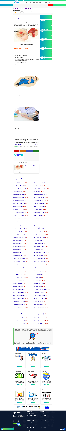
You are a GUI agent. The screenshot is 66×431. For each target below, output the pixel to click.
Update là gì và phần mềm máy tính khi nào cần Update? (20, 304)
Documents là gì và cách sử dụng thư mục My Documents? (21, 307)
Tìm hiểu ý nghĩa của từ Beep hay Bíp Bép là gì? (19, 313)
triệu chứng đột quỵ (19, 147)
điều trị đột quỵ (16, 147)
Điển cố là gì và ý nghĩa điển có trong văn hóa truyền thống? (21, 301)
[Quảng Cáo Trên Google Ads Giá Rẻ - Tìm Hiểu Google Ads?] (19, 357)
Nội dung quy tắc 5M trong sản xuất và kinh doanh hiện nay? (21, 212)
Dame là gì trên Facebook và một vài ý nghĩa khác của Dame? (21, 188)
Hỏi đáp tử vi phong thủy (44, 27)
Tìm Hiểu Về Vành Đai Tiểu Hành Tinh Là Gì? (39, 274)
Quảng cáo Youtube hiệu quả (43, 420)
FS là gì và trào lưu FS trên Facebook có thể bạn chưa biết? (21, 277)
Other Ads (40, 2)
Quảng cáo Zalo (30, 389)
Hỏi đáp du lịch (43, 22)
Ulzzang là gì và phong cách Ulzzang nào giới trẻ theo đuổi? (41, 258)
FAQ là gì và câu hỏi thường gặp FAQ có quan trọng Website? (21, 178)
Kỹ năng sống (43, 49)
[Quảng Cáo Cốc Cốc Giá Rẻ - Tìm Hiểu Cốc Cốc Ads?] (19, 394)
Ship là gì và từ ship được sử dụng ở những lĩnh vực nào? (41, 292)
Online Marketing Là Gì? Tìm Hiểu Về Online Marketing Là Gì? (41, 203)
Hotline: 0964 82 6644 (17, 0)
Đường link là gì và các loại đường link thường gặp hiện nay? (21, 292)
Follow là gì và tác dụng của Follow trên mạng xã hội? (20, 267)
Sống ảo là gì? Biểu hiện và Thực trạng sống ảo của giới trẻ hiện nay (42, 289)
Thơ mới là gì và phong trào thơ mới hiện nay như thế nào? (21, 197)
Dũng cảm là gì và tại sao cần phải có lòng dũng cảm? (40, 283)
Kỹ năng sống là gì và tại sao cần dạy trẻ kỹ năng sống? (40, 176)
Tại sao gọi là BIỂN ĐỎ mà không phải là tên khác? (20, 274)
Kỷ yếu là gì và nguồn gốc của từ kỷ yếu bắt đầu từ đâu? (20, 203)
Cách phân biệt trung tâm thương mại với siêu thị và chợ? (41, 200)
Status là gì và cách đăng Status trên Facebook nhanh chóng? (41, 264)
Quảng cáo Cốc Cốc (17, 389)
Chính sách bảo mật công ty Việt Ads (30, 422)
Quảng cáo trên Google (18, 353)
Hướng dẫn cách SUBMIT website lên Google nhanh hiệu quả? (41, 252)
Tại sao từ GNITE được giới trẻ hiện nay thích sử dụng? (20, 231)
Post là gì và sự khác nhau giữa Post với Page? (40, 222)
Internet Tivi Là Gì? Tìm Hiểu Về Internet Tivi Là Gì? (40, 228)
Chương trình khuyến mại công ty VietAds (30, 427)
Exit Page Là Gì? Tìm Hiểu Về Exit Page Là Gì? (39, 218)
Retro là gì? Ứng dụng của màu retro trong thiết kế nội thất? (41, 314)
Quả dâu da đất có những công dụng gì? (19, 252)
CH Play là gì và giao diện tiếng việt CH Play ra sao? (40, 311)
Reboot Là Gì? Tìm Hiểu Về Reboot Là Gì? (39, 215)
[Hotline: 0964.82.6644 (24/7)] (2, 429)
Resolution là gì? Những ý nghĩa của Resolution (40, 271)
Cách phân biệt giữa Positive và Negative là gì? (20, 243)
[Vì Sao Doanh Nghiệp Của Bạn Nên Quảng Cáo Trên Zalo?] (33, 394)
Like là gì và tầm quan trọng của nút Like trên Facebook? (20, 261)
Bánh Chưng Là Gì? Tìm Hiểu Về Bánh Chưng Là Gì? (40, 301)
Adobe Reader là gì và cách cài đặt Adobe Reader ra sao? (41, 323)
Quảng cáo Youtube (31, 371)
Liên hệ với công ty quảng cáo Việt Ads (30, 425)
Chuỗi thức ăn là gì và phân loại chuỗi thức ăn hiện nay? (20, 314)
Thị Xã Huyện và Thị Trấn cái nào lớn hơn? (19, 221)
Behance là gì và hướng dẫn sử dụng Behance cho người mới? (21, 224)
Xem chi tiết (19, 384)
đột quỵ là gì (20, 146)
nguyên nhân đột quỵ (23, 146)
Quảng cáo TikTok (44, 389)
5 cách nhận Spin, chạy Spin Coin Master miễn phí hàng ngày (21, 237)
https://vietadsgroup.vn (27, 160)
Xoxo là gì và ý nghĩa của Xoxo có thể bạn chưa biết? (20, 270)
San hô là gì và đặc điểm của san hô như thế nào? (20, 286)
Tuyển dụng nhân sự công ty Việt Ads (30, 420)
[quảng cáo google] (33, 348)
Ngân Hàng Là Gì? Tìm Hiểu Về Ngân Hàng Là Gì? (40, 209)
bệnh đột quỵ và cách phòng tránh (34, 146)
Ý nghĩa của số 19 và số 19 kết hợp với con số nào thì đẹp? (41, 270)
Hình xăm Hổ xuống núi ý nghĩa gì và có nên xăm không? (20, 311)
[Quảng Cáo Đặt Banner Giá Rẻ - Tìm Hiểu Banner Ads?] (46, 357)
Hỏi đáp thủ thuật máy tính (44, 29)
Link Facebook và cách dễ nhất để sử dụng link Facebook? (21, 298)
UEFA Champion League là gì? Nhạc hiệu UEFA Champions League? (42, 310)
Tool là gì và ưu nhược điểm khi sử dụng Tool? (19, 222)
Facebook (34, 2)
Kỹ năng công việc (43, 47)
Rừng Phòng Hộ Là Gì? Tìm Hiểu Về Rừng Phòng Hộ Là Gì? (41, 206)
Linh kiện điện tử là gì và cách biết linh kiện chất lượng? (40, 182)
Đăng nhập (26, 172)
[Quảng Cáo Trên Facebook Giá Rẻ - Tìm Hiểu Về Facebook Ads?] (33, 357)
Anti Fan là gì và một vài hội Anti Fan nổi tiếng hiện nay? (20, 249)
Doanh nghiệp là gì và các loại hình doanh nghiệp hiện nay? (41, 307)
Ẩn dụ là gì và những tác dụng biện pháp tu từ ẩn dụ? (20, 209)
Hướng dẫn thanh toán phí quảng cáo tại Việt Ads (31, 415)
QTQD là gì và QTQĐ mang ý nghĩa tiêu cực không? (20, 255)
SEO (43, 2)
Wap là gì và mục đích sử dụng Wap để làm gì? (40, 243)
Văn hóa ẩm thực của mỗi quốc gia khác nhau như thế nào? (41, 234)
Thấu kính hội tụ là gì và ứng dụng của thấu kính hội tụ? (20, 264)
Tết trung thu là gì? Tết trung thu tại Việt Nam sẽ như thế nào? (41, 261)
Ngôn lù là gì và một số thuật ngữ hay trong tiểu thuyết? (20, 234)
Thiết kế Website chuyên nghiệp (43, 422)
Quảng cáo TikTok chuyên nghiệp (43, 427)
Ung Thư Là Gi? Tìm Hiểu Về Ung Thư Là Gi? (39, 185)
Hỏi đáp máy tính (43, 56)
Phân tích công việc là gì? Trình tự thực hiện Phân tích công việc (41, 317)
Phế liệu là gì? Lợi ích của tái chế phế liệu (39, 286)
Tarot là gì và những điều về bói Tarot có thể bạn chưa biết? (21, 194)
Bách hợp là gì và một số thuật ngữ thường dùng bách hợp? (21, 215)
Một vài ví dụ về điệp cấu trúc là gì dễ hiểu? (19, 179)
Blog (51, 2)
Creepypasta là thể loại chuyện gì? (38, 277)
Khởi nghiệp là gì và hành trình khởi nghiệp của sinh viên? (41, 225)
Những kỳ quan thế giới (44, 38)
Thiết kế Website (44, 371)
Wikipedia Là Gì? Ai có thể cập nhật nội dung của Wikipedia (41, 197)
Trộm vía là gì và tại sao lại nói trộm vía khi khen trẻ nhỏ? (20, 289)
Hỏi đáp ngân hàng (43, 31)
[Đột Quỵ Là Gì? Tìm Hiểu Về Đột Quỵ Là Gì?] (26, 80)
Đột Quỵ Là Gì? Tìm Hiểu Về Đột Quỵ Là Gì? (31, 165)
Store (49, 2)
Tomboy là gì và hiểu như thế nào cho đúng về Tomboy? (20, 200)
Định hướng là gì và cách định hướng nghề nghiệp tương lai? (21, 258)
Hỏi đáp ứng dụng (43, 58)
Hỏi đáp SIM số (43, 18)
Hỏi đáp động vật (43, 40)
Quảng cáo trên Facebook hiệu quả (44, 415)
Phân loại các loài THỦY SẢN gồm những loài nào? (20, 283)
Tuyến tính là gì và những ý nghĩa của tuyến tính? (20, 206)
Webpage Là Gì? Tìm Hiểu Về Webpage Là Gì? (39, 240)
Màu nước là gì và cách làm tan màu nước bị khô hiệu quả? (41, 212)
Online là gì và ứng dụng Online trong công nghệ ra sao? (20, 317)
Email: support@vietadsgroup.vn (23, 0)
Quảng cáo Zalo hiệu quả (43, 425)
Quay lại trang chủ (37, 144)
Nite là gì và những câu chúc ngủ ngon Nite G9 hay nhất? (21, 240)
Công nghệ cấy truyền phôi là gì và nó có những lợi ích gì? (20, 320)
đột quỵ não (23, 147)
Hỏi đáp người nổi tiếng (44, 36)
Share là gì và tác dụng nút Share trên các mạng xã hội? (20, 268)
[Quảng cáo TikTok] (46, 394)
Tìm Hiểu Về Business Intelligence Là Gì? (39, 249)
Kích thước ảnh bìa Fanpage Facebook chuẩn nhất (20, 310)
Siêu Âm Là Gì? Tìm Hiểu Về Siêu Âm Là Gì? (39, 280)
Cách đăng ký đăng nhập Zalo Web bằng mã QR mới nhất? (21, 323)
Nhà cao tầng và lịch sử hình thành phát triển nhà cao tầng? (41, 221)
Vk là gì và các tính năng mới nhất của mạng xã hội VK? (20, 280)
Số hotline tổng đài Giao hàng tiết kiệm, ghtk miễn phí (20, 271)
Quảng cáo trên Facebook (31, 353)
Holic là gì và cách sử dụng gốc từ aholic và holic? (20, 246)
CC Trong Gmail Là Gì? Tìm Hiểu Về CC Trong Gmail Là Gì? (41, 267)
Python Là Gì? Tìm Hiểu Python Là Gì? (39, 191)
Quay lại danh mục (17, 144)
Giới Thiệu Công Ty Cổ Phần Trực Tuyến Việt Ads (31, 413)
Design (46, 2)
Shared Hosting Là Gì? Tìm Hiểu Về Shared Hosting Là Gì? (41, 313)
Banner (37, 2)
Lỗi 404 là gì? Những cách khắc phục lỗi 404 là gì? (20, 176)
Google (30, 2)
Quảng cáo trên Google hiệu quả (43, 413)
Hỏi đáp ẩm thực (43, 20)
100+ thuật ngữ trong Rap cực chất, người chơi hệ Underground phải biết (22, 225)
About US (27, 2)
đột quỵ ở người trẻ (26, 146)
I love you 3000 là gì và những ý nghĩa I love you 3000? (20, 181)
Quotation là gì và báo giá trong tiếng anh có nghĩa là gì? (20, 218)
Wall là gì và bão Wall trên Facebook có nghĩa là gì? (20, 185)
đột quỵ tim (30, 146)
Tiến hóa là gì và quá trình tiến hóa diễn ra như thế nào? (40, 295)
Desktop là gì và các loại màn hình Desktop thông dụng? (20, 228)
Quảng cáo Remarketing (45, 353)
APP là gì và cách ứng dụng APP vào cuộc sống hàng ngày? (41, 237)
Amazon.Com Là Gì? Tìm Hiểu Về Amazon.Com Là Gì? (40, 255)
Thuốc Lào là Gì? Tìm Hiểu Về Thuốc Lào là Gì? (40, 304)
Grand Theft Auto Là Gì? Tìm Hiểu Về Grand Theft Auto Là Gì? (41, 298)
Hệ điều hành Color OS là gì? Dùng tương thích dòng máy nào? (41, 188)
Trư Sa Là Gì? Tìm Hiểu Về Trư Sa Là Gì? (39, 224)
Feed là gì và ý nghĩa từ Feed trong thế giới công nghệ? (20, 295)
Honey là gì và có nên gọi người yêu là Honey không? (20, 182)
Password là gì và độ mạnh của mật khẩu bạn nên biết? (40, 194)
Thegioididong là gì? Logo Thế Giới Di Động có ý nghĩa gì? (41, 246)
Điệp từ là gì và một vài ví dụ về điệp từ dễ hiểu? (20, 191)
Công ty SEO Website (18, 371)
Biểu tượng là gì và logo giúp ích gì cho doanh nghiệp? (40, 268)
